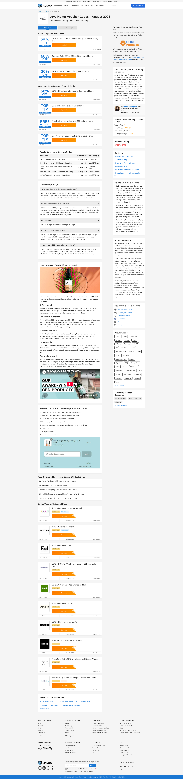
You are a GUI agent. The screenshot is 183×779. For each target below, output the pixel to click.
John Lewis (125, 355)
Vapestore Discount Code (50, 705)
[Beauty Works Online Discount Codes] (45, 662)
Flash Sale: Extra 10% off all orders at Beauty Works (75, 659)
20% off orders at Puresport (64, 603)
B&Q (126, 363)
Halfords (118, 344)
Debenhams (133, 336)
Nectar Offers (85, 702)
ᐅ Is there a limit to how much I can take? (55, 204)
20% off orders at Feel (61, 545)
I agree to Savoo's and (80, 771)
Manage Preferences (126, 755)
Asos (140, 370)
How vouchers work (98, 745)
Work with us (96, 748)
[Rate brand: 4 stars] (123, 145)
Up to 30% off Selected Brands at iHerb (69, 585)
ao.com (127, 340)
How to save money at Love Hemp (126, 170)
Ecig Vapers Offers (47, 702)
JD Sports (118, 378)
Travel (67, 732)
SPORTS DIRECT (121, 359)
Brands (47, 11)
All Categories (69, 736)
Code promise (55, 511)
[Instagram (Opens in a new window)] (48, 768)
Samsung (118, 340)
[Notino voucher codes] (45, 644)
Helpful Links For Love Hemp (124, 163)
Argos (117, 336)
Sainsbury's (41, 732)
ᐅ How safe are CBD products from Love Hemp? (58, 245)
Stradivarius (134, 367)
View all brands (119, 385)
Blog (121, 728)
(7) (47, 28)
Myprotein (119, 363)
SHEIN (125, 367)
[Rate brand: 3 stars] (120, 145)
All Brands (41, 736)
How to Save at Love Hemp (124, 156)
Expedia (131, 359)
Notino (118, 367)
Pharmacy (118, 402)
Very (139, 351)
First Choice (127, 374)
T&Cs (91, 771)
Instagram (121, 325)
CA (121, 769)
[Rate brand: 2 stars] (118, 145)
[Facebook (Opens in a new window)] (40, 768)
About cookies (124, 750)
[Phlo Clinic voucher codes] (45, 681)
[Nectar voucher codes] (45, 530)
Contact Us (95, 750)
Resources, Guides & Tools (128, 730)
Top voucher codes (98, 723)
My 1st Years (135, 363)
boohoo (118, 374)
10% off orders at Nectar (63, 527)
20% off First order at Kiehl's (64, 622)
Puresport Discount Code (69, 702)
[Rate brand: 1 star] (115, 145)
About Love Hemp (120, 160)
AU (133, 766)
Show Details (96, 49)
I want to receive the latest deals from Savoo (81, 769)
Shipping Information (124, 312)
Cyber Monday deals (126, 726)
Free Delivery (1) (68, 28)
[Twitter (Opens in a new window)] (44, 768)
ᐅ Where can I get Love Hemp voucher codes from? (59, 189)
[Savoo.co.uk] (45, 5)
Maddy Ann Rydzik (130, 107)
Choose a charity (70, 745)
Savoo (39, 11)
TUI (117, 348)
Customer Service (123, 316)
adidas (133, 348)
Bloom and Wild (130, 370)
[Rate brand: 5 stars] (125, 145)
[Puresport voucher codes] (45, 607)
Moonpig (131, 351)
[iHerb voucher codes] (45, 588)
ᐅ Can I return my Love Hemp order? (53, 230)
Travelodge (128, 378)
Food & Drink (69, 728)
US (121, 766)
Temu (117, 382)
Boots (134, 340)
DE (125, 766)
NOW (117, 355)
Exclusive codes (97, 726)
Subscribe (92, 765)
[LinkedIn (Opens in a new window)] (52, 768)
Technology (68, 726)
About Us (96, 743)
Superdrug (137, 374)
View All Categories (120, 405)
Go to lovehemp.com (124, 309)
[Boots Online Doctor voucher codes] (45, 567)
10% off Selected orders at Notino (66, 640)
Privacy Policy (124, 745)
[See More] (143, 395)
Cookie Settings (124, 752)
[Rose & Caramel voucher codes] (45, 512)
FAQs (94, 752)
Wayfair (135, 344)
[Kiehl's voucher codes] (45, 625)
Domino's (127, 344)
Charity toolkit (69, 750)
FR (129, 766)
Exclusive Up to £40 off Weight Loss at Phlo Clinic (74, 677)
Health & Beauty (120, 398)
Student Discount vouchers (100, 728)
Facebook (121, 319)
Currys (125, 336)
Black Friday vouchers (99, 730)
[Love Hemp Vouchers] (43, 18)
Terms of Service (112, 1)
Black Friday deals (125, 723)
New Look (124, 348)
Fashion (67, 723)
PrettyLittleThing (121, 351)
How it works (69, 748)
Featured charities (70, 752)
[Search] (128, 5)
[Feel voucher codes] (45, 549)
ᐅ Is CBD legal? (46, 220)
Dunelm (137, 378)
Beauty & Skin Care (135, 398)
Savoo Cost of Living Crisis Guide (130, 732)
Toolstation (119, 370)
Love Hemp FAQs (120, 166)
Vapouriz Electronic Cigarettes (71, 705)
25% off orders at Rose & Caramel (67, 508)
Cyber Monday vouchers (99, 732)
